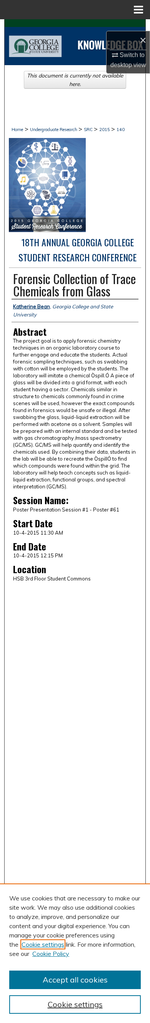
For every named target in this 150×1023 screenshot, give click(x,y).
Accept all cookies (75, 979)
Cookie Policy (50, 953)
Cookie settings (43, 944)
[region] (75, 953)
